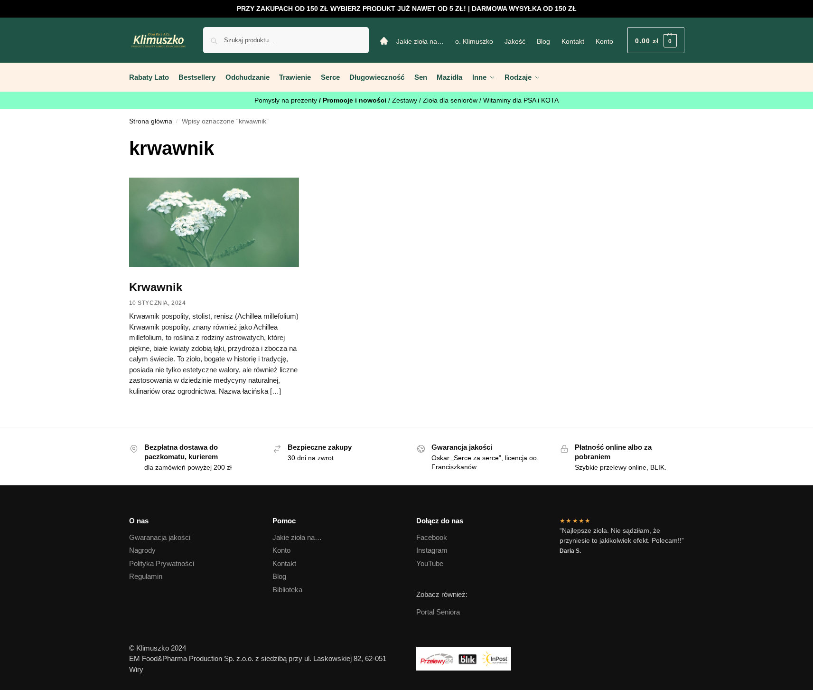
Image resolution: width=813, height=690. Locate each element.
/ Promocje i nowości (353, 100)
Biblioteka (287, 590)
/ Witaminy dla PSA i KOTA (519, 100)
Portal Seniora (438, 612)
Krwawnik (155, 287)
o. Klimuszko (474, 41)
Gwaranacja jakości (159, 537)
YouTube (429, 563)
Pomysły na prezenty (286, 100)
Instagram (432, 550)
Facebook (431, 537)
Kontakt (572, 41)
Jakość (515, 41)
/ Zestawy (403, 100)
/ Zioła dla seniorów (449, 100)
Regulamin (145, 576)
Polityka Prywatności (161, 563)
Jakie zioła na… (420, 41)
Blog (543, 41)
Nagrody (142, 550)
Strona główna (150, 121)
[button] (655, 40)
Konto (604, 41)
